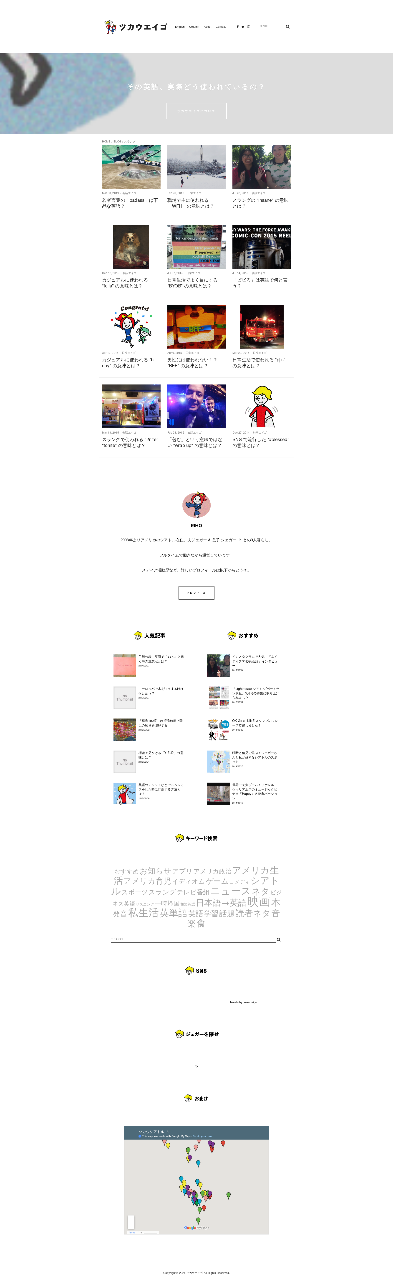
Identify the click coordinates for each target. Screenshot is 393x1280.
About (207, 26)
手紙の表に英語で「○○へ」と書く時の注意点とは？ (161, 660)
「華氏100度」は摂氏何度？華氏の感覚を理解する (161, 724)
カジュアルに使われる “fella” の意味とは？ (125, 282)
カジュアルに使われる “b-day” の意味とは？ (128, 362)
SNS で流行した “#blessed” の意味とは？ (260, 442)
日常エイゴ (195, 193)
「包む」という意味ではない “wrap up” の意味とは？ (194, 442)
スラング (162, 891)
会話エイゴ (129, 193)
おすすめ (126, 871)
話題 (227, 912)
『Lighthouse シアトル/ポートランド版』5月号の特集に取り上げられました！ (256, 695)
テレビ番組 (193, 891)
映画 (258, 900)
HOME (106, 141)
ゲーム (217, 880)
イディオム (188, 881)
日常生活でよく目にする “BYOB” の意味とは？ (192, 282)
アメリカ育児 (147, 880)
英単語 (174, 912)
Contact (221, 26)
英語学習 (203, 913)
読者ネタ (253, 912)
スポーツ (134, 891)
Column (194, 26)
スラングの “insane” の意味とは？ (260, 203)
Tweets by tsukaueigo (243, 1002)
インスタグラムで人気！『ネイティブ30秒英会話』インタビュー (255, 663)
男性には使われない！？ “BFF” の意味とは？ (192, 362)
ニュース (230, 890)
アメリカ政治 (213, 870)
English (180, 26)
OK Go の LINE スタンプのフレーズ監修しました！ (255, 724)
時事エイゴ (260, 432)
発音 (120, 913)
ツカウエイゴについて (196, 111)
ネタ (261, 890)
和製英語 (187, 904)
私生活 (143, 912)
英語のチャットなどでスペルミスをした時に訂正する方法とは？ (161, 791)
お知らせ (155, 870)
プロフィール (196, 592)
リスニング (145, 904)
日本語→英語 (221, 902)
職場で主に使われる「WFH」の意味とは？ (190, 203)
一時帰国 (167, 902)
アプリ (182, 870)
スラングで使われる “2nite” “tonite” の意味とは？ (130, 442)
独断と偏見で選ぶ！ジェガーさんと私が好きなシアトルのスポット (254, 759)
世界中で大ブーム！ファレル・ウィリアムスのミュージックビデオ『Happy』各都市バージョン (254, 793)
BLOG (117, 141)
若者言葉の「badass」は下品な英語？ (130, 203)
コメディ (239, 881)
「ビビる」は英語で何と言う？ (259, 282)
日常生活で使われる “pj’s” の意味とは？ (258, 362)
